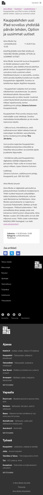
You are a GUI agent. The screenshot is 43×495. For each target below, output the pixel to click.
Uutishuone (5, 295)
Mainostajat (5, 267)
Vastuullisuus (6, 284)
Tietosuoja (14, 318)
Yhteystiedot (6, 300)
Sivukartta (4, 318)
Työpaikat (5, 289)
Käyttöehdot (25, 318)
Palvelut (4, 273)
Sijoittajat (4, 278)
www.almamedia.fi (10, 224)
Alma (3, 3)
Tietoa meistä (6, 262)
